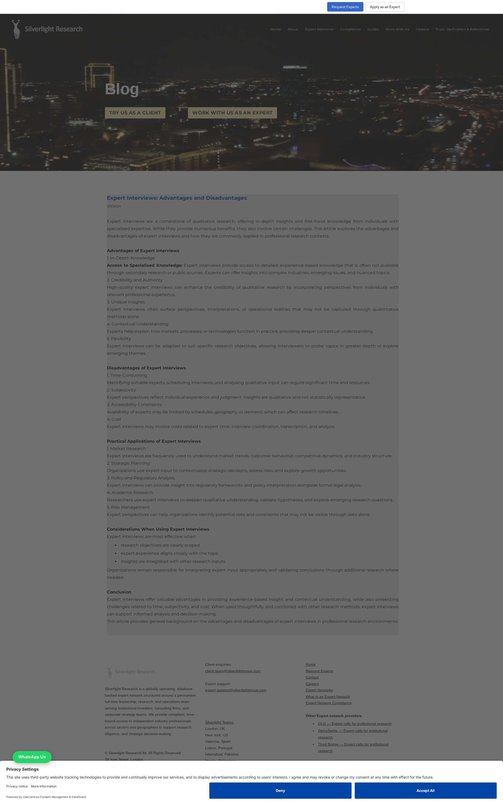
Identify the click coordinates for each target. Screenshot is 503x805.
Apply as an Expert (385, 6)
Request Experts (345, 6)
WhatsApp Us (32, 757)
